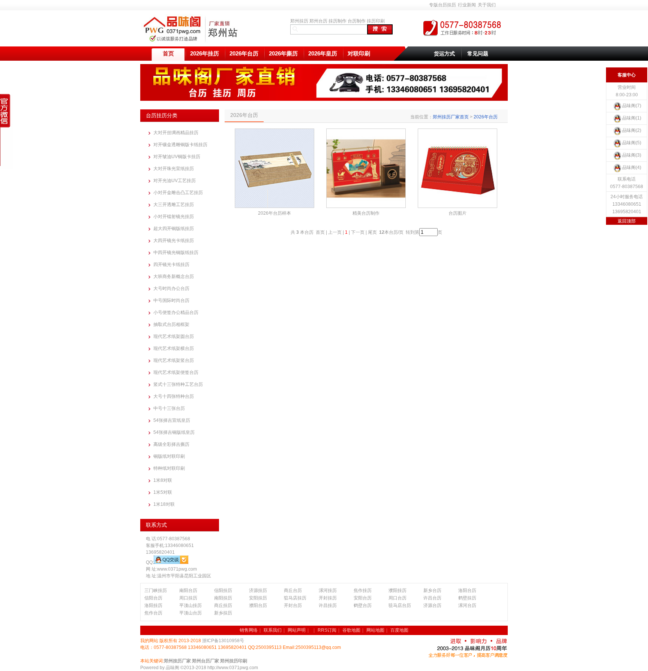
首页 (168, 53)
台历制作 (357, 21)
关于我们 (487, 4)
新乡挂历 (223, 613)
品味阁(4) (631, 167)
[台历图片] (457, 168)
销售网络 (249, 630)
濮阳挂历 (397, 590)
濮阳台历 (258, 605)
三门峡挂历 (155, 590)
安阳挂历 (258, 598)
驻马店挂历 (295, 598)
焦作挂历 (363, 590)
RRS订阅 (327, 630)
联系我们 (273, 630)
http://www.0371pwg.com (232, 667)
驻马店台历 (399, 605)
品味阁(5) (631, 142)
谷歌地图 (351, 630)
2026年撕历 (283, 53)
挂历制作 (337, 21)
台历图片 (457, 213)
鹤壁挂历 (467, 598)
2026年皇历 (322, 53)
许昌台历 (432, 598)
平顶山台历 (190, 613)
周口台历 (397, 598)
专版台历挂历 (442, 4)
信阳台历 (153, 598)
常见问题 (477, 54)
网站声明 (297, 630)
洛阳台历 (467, 590)
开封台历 (293, 605)
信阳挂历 (223, 590)
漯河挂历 (328, 590)
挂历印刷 (376, 21)
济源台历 (432, 605)
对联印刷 (359, 53)
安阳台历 (363, 598)
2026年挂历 (204, 53)
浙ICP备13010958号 (223, 640)
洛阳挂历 (153, 605)
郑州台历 (318, 21)
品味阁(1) (631, 118)
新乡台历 (432, 590)
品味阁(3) (631, 155)
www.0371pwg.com (177, 569)
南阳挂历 (223, 598)
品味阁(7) (631, 105)
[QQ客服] (171, 562)
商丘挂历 (223, 605)
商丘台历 (293, 590)
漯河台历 (467, 605)
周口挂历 (188, 598)
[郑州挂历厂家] (192, 41)
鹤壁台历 (363, 605)
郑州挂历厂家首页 (451, 117)
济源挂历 (258, 590)
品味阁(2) (631, 130)
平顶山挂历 (190, 605)
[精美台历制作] (366, 168)
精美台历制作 (366, 213)
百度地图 (399, 630)
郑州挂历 (299, 21)
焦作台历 (153, 613)
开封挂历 (328, 598)
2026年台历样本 (274, 213)
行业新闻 (467, 4)
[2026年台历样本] (274, 168)
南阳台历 (188, 590)
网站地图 (375, 630)
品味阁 (172, 667)
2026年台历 (244, 53)
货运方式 (444, 54)
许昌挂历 (328, 605)
